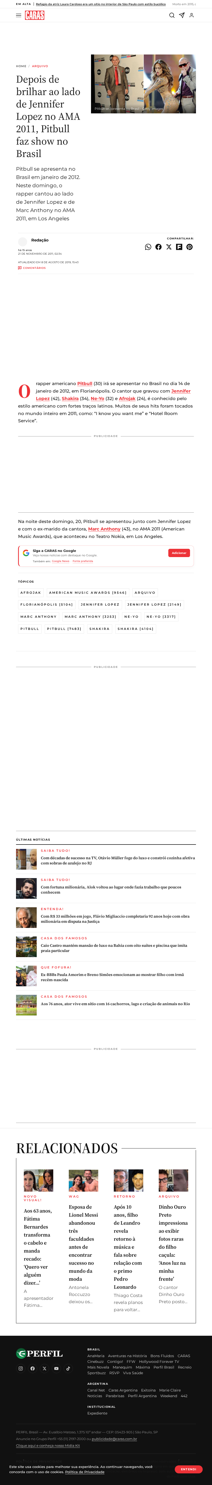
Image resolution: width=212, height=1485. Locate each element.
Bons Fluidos (162, 1356)
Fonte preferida (83, 561)
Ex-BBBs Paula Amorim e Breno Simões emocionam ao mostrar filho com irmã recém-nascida (112, 977)
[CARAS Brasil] (34, 15)
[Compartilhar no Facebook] (158, 247)
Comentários (34, 268)
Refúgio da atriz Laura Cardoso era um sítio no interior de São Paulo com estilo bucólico (101, 4)
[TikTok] (68, 1368)
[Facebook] (32, 1368)
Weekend (168, 1396)
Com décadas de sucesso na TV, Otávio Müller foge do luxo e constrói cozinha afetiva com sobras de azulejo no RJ (118, 860)
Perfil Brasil (164, 1367)
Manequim (122, 1367)
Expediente (97, 1413)
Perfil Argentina (142, 1396)
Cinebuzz (95, 1361)
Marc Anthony (38, 617)
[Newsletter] (181, 15)
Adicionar (179, 553)
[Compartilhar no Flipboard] (179, 247)
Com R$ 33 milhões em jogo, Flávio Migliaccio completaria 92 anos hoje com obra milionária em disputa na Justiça (115, 919)
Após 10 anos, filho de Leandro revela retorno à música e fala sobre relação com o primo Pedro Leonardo (128, 1247)
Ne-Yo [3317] (161, 617)
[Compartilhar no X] (168, 247)
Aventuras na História (127, 1356)
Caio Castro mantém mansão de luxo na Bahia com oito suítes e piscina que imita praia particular (114, 948)
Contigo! (115, 1361)
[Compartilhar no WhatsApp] (148, 247)
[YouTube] (56, 1368)
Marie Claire (170, 1390)
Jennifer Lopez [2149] (154, 604)
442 (184, 1396)
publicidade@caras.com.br (114, 1439)
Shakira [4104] (136, 629)
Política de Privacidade (84, 1472)
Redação (40, 240)
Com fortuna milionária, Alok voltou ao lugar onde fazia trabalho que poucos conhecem (111, 890)
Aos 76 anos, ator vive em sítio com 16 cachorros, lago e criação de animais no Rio (115, 1003)
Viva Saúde (133, 1373)
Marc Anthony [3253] (91, 617)
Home (21, 66)
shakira (99, 629)
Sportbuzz (96, 1373)
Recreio (185, 1367)
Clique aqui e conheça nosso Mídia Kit (48, 1445)
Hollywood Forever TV (159, 1361)
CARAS (184, 1356)
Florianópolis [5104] (46, 604)
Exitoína (148, 1390)
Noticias (94, 1396)
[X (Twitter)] (44, 1368)
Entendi (188, 1469)
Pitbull (29, 629)
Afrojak (30, 593)
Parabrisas (115, 1396)
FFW (131, 1361)
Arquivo (40, 66)
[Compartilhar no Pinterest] (189, 247)
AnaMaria (95, 1356)
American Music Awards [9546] (88, 593)
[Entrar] (191, 15)
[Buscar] (172, 15)
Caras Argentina (123, 1390)
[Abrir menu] (19, 15)
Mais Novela (98, 1367)
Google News (60, 561)
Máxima (143, 1367)
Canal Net (96, 1390)
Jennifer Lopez (100, 604)
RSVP (114, 1373)
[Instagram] (20, 1368)
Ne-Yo (131, 617)
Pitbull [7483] (64, 629)
